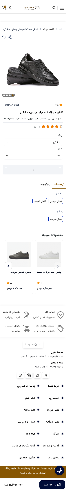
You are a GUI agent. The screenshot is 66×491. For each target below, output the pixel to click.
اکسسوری (54, 398)
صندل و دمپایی (26, 422)
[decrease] (6, 168)
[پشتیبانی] (28, 375)
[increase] (60, 168)
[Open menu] (62, 8)
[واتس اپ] (20, 375)
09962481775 (56, 367)
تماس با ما (53, 458)
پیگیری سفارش (27, 458)
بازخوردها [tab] (45, 184)
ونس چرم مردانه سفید (49, 272)
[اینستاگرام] (37, 375)
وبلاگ (56, 434)
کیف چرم (30, 398)
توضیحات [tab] (59, 184)
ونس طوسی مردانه (20, 272)
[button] (8, 265)
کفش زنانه (29, 410)
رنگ (60, 135)
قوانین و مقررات (51, 446)
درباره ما (30, 434)
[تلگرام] (45, 375)
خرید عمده (53, 386)
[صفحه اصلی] (60, 29)
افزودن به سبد (52, 484)
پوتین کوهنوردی (26, 386)
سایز (60, 148)
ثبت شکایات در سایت (23, 446)
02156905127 (40, 367)
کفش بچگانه (52, 422)
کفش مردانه (48, 29)
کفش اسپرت (40, 201)
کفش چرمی (56, 201)
